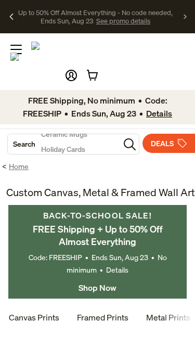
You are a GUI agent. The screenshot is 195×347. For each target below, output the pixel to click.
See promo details (123, 20)
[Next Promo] (185, 17)
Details (117, 270)
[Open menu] (16, 49)
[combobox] (63, 144)
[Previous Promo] (11, 17)
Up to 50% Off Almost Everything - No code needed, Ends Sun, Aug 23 (95, 16)
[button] (71, 75)
